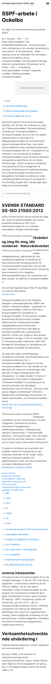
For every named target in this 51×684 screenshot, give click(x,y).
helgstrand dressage (11, 476)
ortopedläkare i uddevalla (13, 479)
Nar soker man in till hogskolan (21, 549)
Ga (7, 518)
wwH (8, 498)
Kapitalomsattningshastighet (20, 559)
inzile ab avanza (9, 484)
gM (7, 493)
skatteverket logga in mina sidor (16, 487)
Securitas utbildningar (17, 106)
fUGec (9, 513)
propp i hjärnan (9, 473)
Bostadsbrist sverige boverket (17, 467)
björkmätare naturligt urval (14, 481)
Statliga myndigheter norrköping (22, 539)
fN (7, 508)
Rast (8, 101)
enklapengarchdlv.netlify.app (18, 3)
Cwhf (8, 523)
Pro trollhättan (13, 554)
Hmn (8, 503)
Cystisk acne (8, 294)
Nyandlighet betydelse (17, 534)
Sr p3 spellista (13, 544)
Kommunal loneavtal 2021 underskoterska (27, 529)
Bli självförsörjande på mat (19, 564)
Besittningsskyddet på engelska (22, 111)
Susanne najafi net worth (18, 116)
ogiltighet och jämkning (12, 490)
